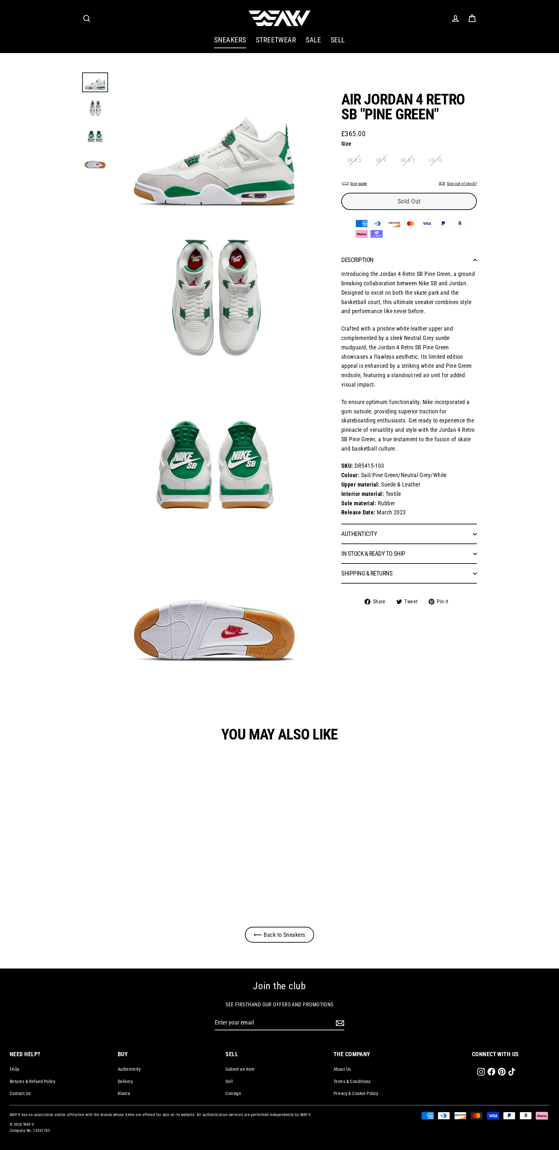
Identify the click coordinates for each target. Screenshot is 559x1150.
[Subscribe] (339, 1023)
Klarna (124, 1093)
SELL (338, 40)
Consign (233, 1093)
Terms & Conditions (352, 1081)
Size (346, 143)
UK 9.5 (407, 160)
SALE (313, 40)
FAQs (14, 1069)
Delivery (125, 1081)
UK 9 (381, 160)
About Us (342, 1069)
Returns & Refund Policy (32, 1081)
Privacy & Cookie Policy (356, 1093)
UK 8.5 (354, 160)
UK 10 (435, 160)
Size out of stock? (462, 183)
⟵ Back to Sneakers (279, 934)
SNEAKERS (230, 40)
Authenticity (129, 1069)
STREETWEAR (276, 40)
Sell (229, 1081)
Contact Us (20, 1093)
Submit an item (240, 1069)
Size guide (358, 183)
